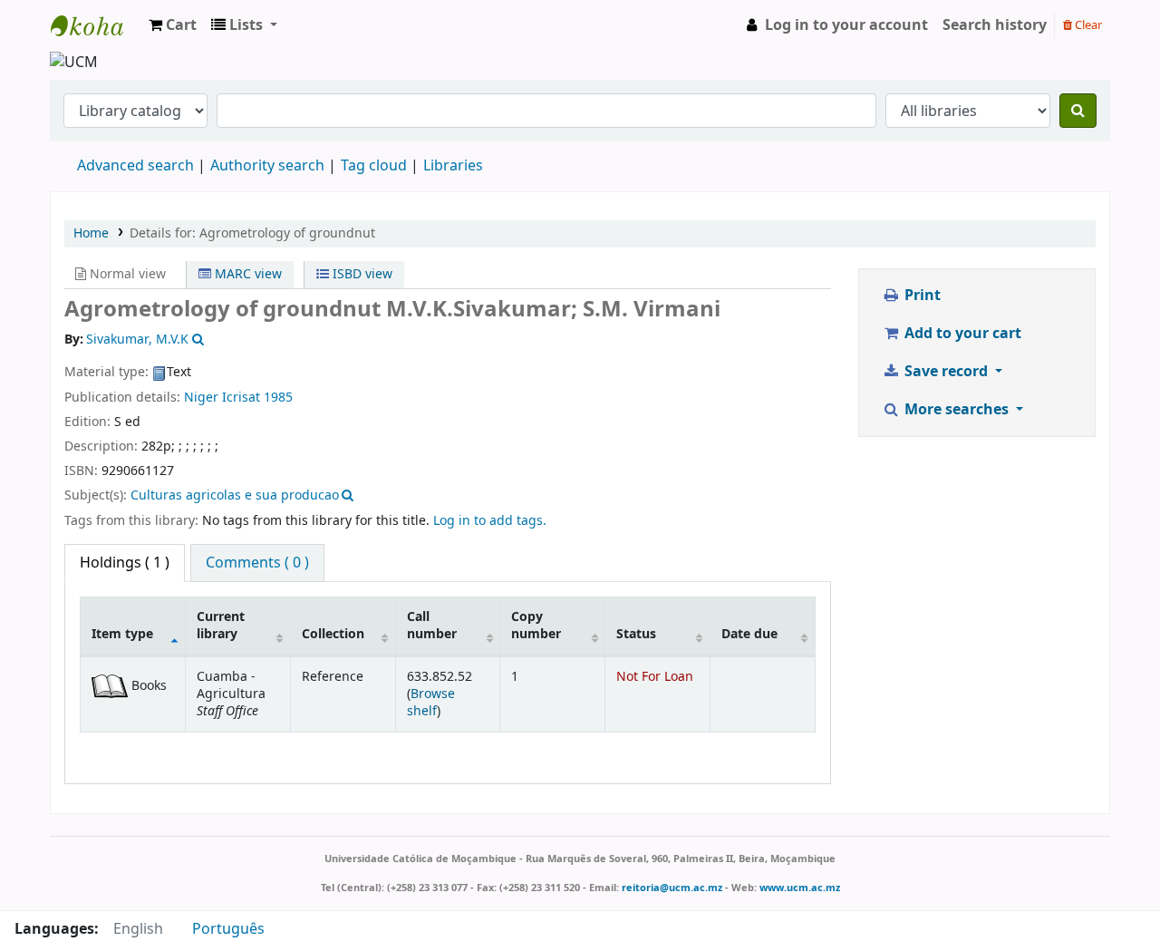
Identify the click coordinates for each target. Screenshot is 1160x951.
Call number (432, 625)
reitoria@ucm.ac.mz (672, 887)
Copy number (536, 625)
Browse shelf (431, 702)
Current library (221, 625)
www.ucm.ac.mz (799, 887)
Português (228, 929)
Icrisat (241, 397)
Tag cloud (374, 166)
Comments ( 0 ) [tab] (257, 563)
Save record (946, 372)
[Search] (1078, 110)
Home (91, 233)
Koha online (96, 25)
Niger (201, 397)
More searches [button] (956, 410)
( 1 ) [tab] (124, 563)
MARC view (246, 274)
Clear (1087, 25)
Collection (333, 634)
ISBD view (360, 274)
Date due (749, 634)
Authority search (267, 166)
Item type (122, 634)
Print (921, 295)
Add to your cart (961, 333)
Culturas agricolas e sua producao (234, 495)
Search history (994, 25)
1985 (278, 397)
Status (636, 634)
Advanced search (135, 166)
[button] (172, 25)
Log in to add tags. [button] (489, 520)
